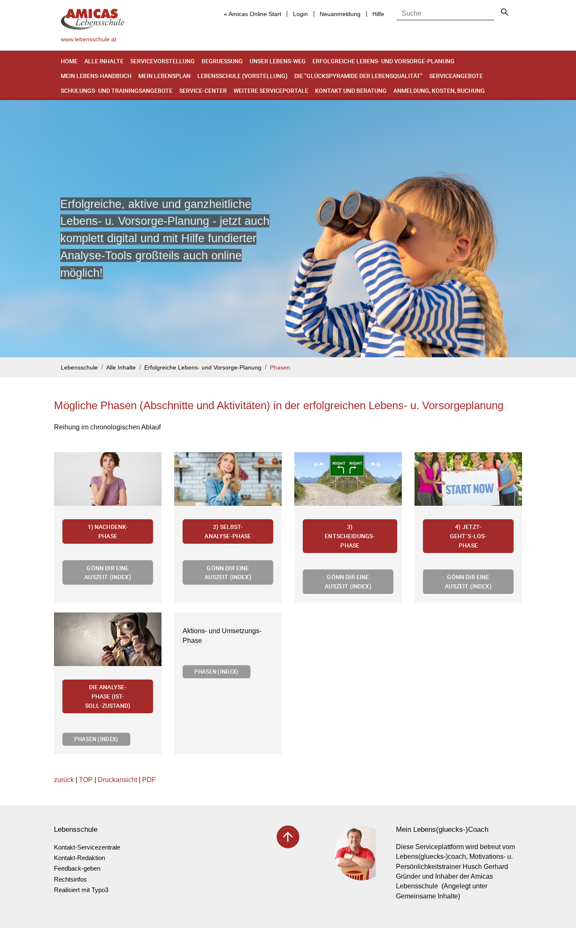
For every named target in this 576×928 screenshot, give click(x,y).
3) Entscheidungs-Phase (350, 536)
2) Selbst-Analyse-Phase (228, 531)
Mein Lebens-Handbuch (96, 76)
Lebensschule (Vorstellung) (242, 76)
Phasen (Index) (96, 739)
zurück (64, 779)
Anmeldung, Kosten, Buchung (439, 90)
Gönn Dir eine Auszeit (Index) (107, 572)
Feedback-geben (77, 868)
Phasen (280, 367)
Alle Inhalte (104, 61)
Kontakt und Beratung (351, 90)
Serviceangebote (456, 76)
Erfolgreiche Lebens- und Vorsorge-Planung (383, 61)
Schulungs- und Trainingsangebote (116, 90)
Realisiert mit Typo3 (81, 889)
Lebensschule (79, 367)
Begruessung (222, 61)
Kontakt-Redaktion (79, 857)
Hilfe (378, 14)
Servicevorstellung (162, 61)
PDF (149, 779)
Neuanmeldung (340, 14)
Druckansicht (117, 779)
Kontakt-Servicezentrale (87, 847)
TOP (86, 779)
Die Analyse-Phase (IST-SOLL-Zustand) (107, 696)
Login (300, 14)
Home (69, 61)
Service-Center (203, 90)
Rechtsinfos (70, 879)
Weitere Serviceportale (271, 90)
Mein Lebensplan (164, 76)
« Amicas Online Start (252, 14)
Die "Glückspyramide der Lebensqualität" (358, 76)
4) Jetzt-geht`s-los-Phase (468, 536)
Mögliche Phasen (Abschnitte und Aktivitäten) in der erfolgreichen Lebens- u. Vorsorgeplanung (278, 405)
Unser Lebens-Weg (278, 61)
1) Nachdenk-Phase (108, 531)
